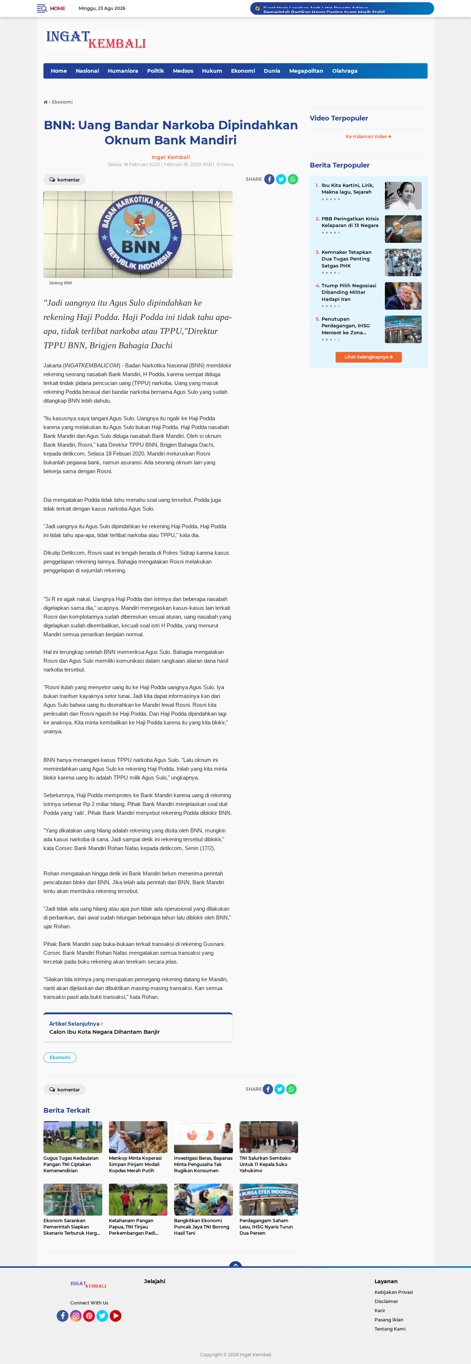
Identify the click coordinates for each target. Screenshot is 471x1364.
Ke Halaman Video (367, 136)
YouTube (120, 1325)
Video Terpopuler (339, 118)
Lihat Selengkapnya (367, 357)
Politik (155, 71)
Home (57, 8)
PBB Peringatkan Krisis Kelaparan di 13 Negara (350, 222)
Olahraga (345, 71)
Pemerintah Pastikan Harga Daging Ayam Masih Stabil (324, 8)
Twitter (105, 1325)
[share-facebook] (269, 179)
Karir (380, 1310)
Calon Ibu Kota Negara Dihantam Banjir (104, 1031)
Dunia (272, 71)
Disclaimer (386, 1301)
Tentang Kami (390, 1329)
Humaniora (123, 71)
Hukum (212, 71)
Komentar (68, 180)
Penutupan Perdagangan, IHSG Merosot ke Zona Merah (346, 326)
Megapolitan (306, 71)
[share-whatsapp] (293, 179)
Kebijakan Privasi (394, 1292)
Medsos (183, 71)
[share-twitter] (281, 179)
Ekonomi (243, 71)
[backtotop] (235, 1267)
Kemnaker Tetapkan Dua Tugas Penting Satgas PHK (347, 258)
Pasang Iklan (389, 1319)
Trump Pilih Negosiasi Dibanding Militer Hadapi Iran (349, 292)
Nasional (87, 71)
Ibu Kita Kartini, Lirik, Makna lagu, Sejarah (347, 188)
